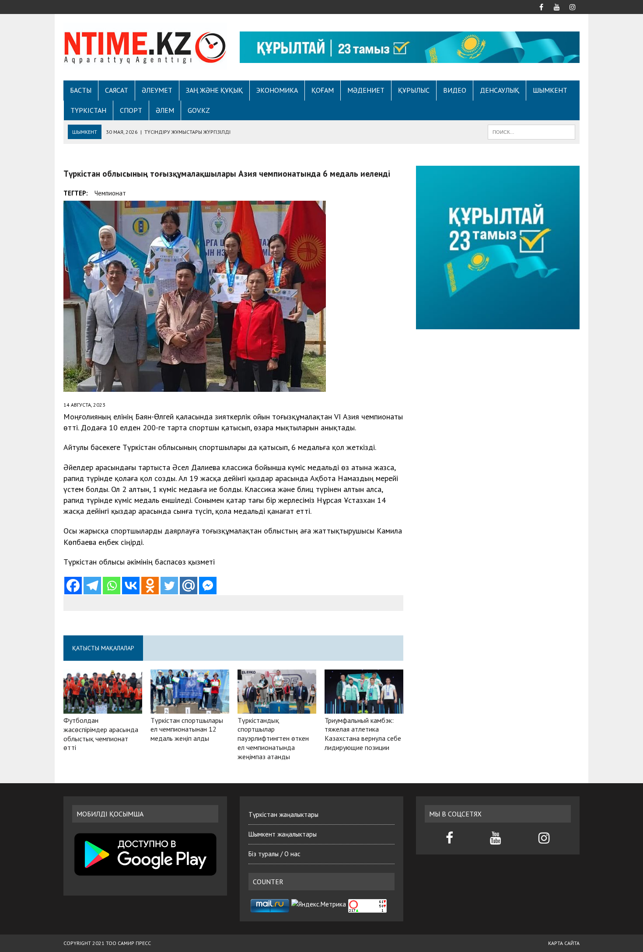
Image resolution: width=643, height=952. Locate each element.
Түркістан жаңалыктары (283, 814)
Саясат (116, 90)
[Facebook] (73, 585)
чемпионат (110, 193)
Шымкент (550, 90)
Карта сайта (564, 943)
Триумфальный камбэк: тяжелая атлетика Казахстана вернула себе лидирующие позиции (363, 734)
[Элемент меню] (541, 6)
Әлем (165, 110)
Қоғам (322, 90)
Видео (454, 90)
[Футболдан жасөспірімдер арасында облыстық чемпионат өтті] (102, 707)
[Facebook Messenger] (208, 585)
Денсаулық (499, 90)
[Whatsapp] (111, 585)
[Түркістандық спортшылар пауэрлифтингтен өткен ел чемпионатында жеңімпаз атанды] (277, 707)
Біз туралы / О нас (274, 854)
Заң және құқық (214, 90)
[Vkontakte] (131, 585)
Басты (80, 90)
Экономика (277, 90)
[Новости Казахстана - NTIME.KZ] (145, 46)
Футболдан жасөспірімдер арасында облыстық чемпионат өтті (100, 734)
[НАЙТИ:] (531, 131)
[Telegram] (92, 585)
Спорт (131, 110)
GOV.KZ (199, 110)
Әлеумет (157, 90)
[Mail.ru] (188, 585)
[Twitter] (169, 585)
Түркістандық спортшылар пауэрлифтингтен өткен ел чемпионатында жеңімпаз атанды (273, 738)
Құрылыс (414, 90)
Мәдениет (365, 90)
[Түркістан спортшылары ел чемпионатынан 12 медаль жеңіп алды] (189, 707)
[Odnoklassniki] (150, 585)
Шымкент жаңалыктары (282, 834)
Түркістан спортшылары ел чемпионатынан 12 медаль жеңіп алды (186, 729)
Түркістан (88, 110)
